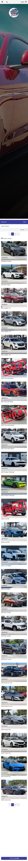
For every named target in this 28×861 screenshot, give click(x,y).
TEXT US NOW (14, 858)
